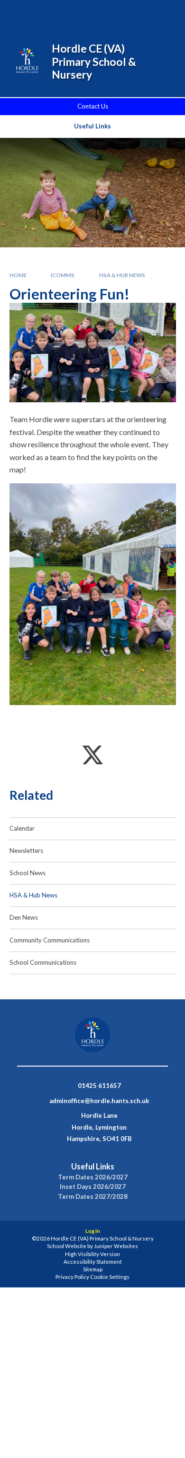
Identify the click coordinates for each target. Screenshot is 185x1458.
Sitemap (92, 1269)
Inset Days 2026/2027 (93, 1186)
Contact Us (92, 106)
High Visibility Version (92, 1254)
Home (18, 275)
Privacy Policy (72, 1277)
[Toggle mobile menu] (165, 13)
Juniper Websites (116, 1246)
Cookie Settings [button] (110, 1277)
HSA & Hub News (122, 275)
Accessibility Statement (93, 1262)
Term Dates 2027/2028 (93, 1196)
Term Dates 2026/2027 (93, 1177)
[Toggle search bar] (117, 13)
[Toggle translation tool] (141, 13)
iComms (62, 275)
